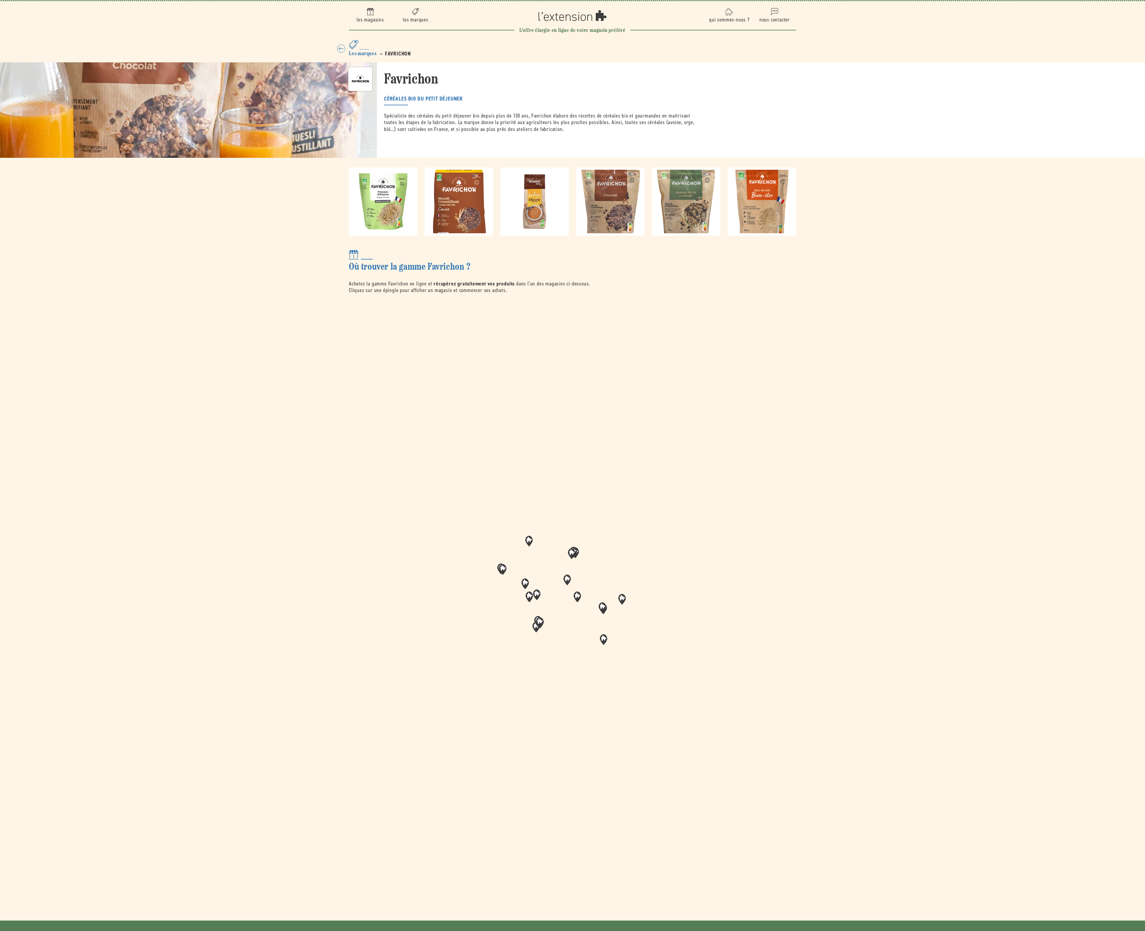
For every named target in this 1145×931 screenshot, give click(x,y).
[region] (572, 599)
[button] (577, 597)
